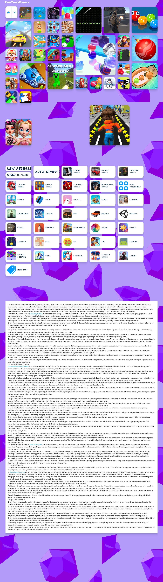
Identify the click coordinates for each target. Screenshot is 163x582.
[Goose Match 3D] (39, 41)
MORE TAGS (22, 270)
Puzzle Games (48, 186)
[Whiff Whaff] (88, 20)
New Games (19, 169)
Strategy (134, 200)
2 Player (77, 256)
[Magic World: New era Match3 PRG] (25, 55)
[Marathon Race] (124, 55)
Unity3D (133, 214)
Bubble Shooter (21, 256)
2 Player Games (105, 256)
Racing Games (104, 172)
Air (103, 242)
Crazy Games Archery (17, 472)
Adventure (22, 214)
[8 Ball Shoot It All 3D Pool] (67, 41)
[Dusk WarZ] (25, 97)
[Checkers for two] (67, 27)
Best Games (17, 175)
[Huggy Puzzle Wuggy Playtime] (124, 83)
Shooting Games (134, 172)
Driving (105, 214)
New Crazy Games (35, 314)
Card (48, 200)
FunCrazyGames (17, 2)
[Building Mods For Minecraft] (11, 83)
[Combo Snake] (145, 20)
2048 (47, 242)
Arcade (49, 214)
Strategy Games (78, 186)
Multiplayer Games (107, 186)
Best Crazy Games (36, 445)
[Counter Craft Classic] (60, 76)
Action (133, 256)
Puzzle (133, 228)
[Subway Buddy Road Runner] (110, 125)
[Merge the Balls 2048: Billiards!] (95, 83)
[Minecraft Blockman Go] (53, 41)
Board (20, 200)
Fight (48, 256)
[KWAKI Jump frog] (39, 55)
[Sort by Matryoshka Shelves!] (81, 83)
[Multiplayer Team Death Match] (117, 20)
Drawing (49, 228)
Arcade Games (21, 186)
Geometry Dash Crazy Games (18, 367)
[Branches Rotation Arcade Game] (67, 55)
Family (104, 200)
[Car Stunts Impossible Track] (18, 34)
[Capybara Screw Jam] (145, 76)
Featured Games (47, 172)
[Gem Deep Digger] (32, 76)
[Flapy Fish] (39, 13)
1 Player (21, 242)
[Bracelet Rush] (96, 55)
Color (104, 228)
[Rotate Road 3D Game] (67, 13)
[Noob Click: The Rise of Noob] (53, 13)
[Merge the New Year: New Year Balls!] (145, 48)
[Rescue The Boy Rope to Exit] (39, 27)
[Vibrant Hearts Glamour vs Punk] (18, 132)
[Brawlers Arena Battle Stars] (124, 41)
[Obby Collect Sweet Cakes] (11, 69)
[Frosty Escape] (110, 83)
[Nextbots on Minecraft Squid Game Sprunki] (53, 55)
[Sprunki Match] (53, 27)
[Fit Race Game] (124, 69)
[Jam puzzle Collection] (11, 97)
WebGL (20, 228)
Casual (77, 200)
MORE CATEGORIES (135, 186)
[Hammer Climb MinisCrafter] (25, 13)
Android (134, 242)
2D (74, 242)
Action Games (76, 172)
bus (75, 214)
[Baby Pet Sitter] (11, 55)
